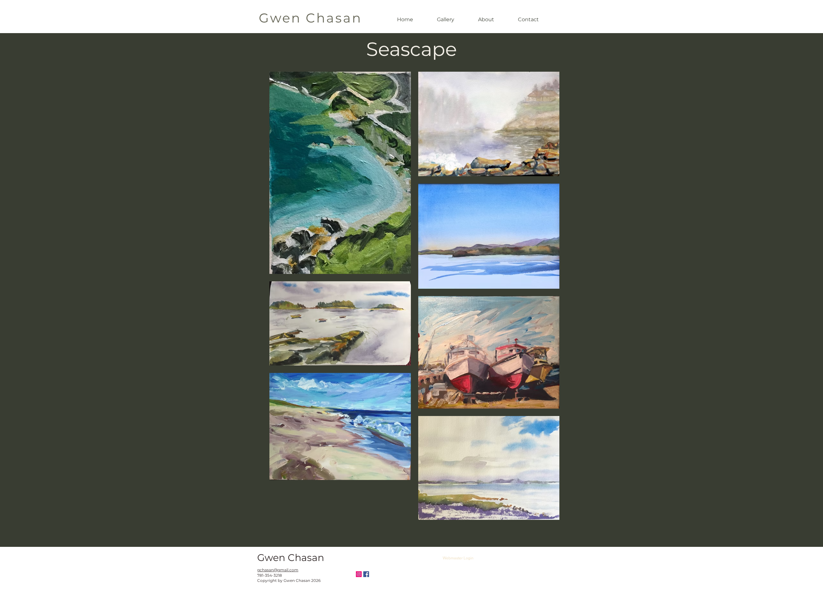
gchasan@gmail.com (277, 569)
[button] (445, 19)
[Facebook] (366, 574)
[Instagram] (359, 574)
